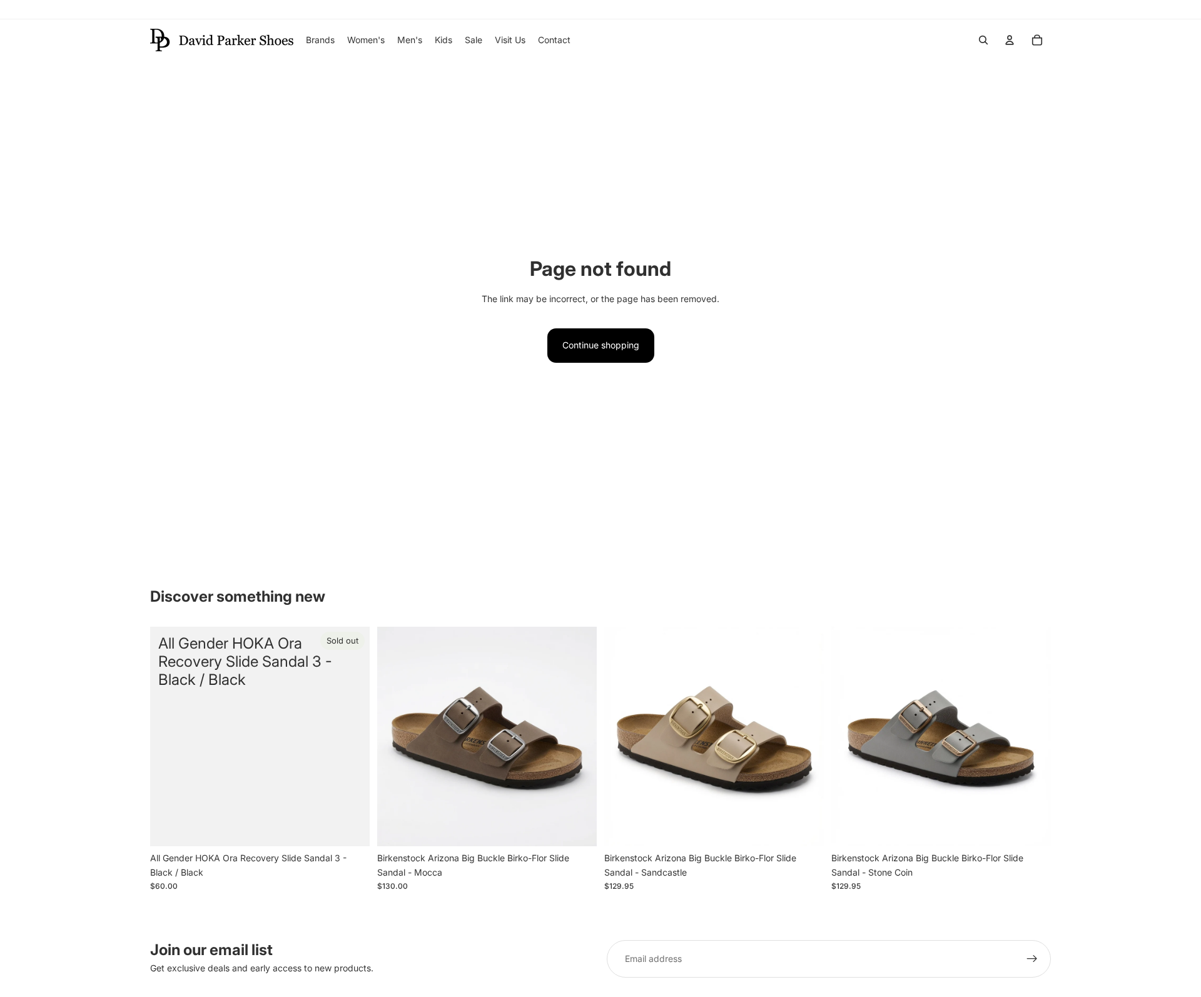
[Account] (1009, 40)
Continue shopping (600, 345)
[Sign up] (1032, 959)
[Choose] (577, 827)
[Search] (983, 40)
